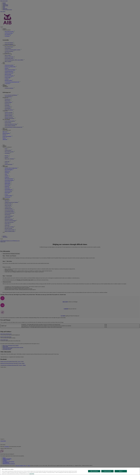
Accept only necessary (107, 471)
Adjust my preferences (94, 471)
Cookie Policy (31, 473)
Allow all (120, 471)
